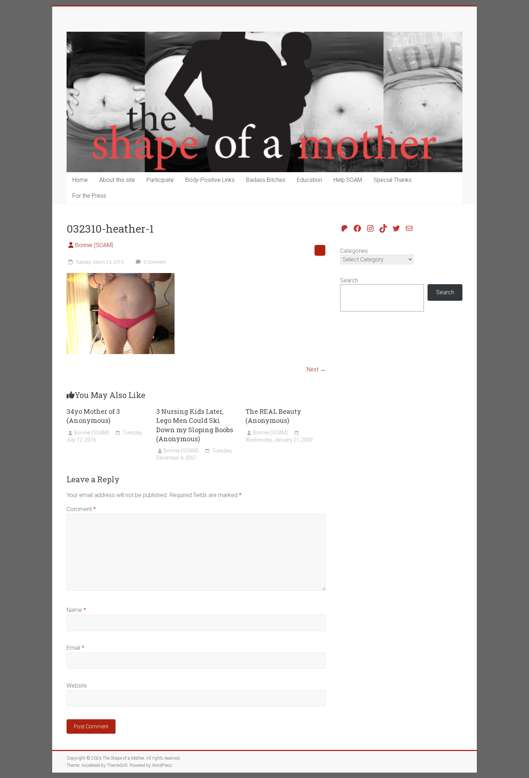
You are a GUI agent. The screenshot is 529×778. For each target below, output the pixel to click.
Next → (316, 369)
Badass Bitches (265, 179)
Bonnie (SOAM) (94, 245)
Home (80, 179)
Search (349, 280)
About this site (117, 179)
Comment (81, 509)
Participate (160, 179)
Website (77, 685)
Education (309, 179)
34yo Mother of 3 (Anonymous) (93, 416)
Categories (354, 250)
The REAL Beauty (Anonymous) (273, 416)
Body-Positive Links (210, 179)
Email (75, 647)
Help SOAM (348, 179)
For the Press (89, 195)
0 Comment (154, 262)
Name (76, 610)
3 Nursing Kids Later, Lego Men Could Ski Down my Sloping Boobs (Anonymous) (194, 425)
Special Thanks (393, 179)
